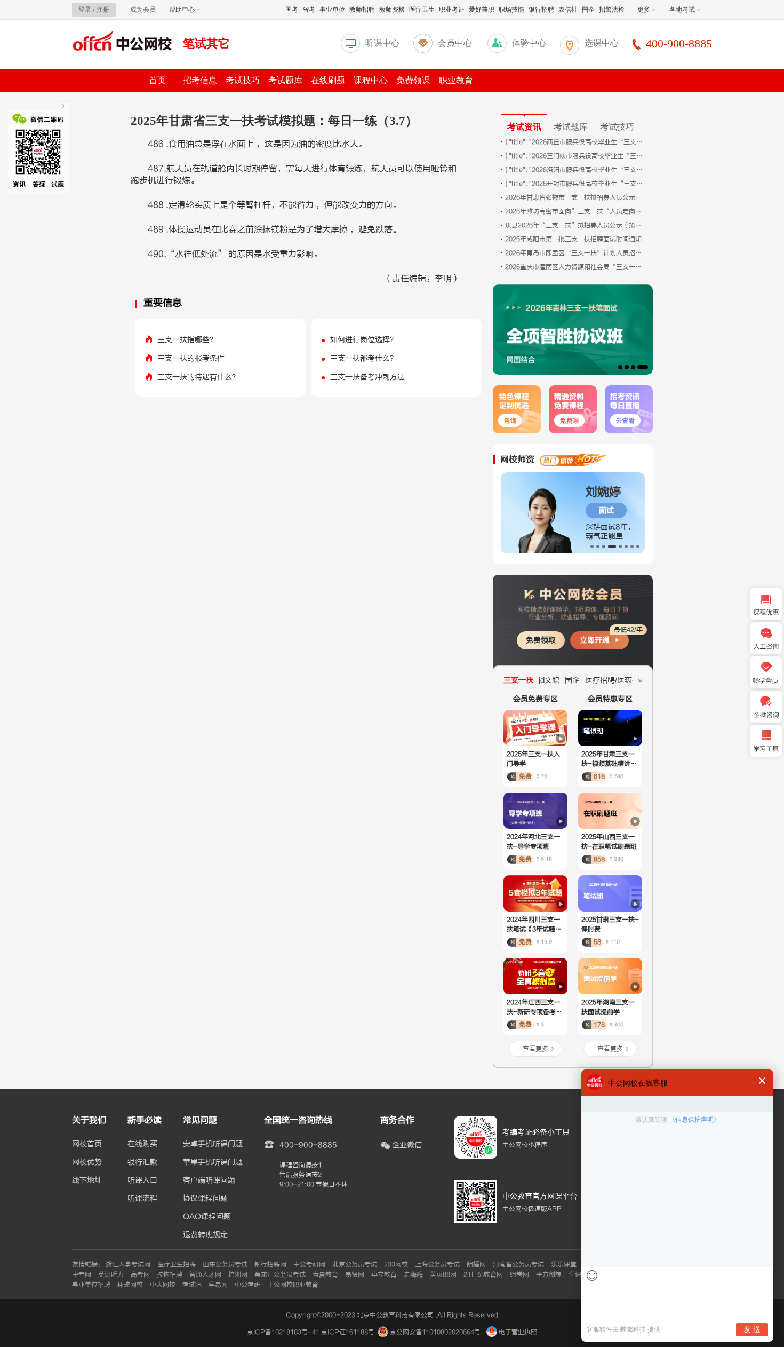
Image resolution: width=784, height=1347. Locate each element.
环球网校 (130, 1284)
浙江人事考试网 (128, 1264)
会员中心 (455, 42)
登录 (84, 9)
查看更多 (535, 1048)
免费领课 (413, 80)
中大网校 (162, 1284)
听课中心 (382, 42)
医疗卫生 (422, 9)
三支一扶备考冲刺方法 (367, 377)
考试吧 (192, 1284)
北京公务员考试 (354, 1264)
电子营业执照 (517, 1332)
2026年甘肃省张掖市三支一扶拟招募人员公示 (570, 197)
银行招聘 (541, 9)
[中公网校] (122, 42)
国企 (588, 9)
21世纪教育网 (483, 1274)
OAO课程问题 (207, 1217)
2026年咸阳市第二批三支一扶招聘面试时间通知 (573, 239)
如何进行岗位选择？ (363, 339)
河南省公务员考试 (518, 1264)
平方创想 (549, 1274)
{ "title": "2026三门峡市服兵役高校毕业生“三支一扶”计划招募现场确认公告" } (574, 156)
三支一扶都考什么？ (363, 358)
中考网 (81, 1274)
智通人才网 (205, 1274)
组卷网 (519, 1274)
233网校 (396, 1264)
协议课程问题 (205, 1198)
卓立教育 (384, 1274)
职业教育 (456, 80)
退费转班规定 (205, 1235)
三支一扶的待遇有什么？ (198, 377)
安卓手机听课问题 (213, 1144)
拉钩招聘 (169, 1274)
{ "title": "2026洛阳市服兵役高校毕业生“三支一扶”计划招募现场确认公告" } (574, 169)
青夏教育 (325, 1274)
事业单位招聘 (91, 1284)
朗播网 (476, 1264)
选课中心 (602, 42)
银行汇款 (142, 1162)
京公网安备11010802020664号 (435, 1332)
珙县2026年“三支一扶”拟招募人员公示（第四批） (574, 225)
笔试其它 (206, 43)
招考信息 (200, 80)
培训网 (237, 1274)
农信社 (568, 9)
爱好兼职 (481, 9)
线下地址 (87, 1180)
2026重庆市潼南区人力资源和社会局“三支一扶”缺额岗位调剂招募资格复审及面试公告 (574, 267)
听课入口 (142, 1180)
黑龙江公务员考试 (280, 1274)
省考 (308, 9)
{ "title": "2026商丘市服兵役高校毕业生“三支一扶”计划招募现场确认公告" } (574, 142)
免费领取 (541, 640)
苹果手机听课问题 (213, 1162)
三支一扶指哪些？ (187, 339)
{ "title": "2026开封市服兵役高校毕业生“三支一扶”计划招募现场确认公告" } (574, 183)
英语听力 (111, 1274)
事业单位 (332, 9)
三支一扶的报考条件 (191, 358)
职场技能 (511, 9)
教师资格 (392, 9)
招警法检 (612, 9)
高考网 (140, 1274)
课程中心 (371, 80)
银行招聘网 (270, 1264)
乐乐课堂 (564, 1264)
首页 (157, 80)
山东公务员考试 (225, 1264)
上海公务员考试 (437, 1264)
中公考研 (247, 1284)
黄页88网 (443, 1274)
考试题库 (285, 80)
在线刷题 (328, 80)
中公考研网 (309, 1264)
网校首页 (87, 1144)
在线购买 (142, 1144)
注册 (103, 9)
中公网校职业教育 (292, 1284)
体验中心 (529, 42)
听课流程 (142, 1198)
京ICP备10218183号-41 (283, 1332)
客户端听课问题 (209, 1180)
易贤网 (354, 1274)
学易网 (218, 1284)
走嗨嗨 (413, 1274)
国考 (291, 9)
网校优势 (87, 1162)
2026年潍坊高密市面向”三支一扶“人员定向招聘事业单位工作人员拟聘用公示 (574, 211)
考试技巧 (243, 80)
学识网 (578, 1274)
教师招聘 (362, 9)
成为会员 (143, 9)
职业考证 (452, 9)
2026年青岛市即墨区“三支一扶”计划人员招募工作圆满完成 (574, 253)
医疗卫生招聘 (176, 1264)
